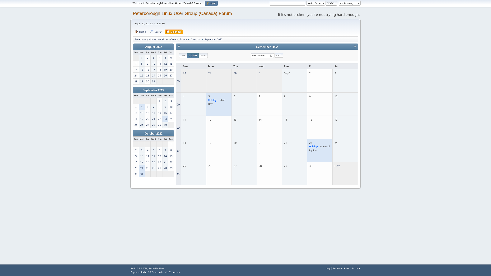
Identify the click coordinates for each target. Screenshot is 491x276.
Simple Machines (156, 268)
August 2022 (153, 46)
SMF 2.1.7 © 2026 (138, 268)
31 (260, 73)
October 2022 (153, 133)
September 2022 (153, 90)
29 (209, 73)
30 (235, 73)
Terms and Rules (341, 268)
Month (193, 55)
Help (328, 268)
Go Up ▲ (356, 268)
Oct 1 (337, 166)
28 (184, 73)
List (183, 55)
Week (203, 55)
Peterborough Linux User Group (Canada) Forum (182, 13)
